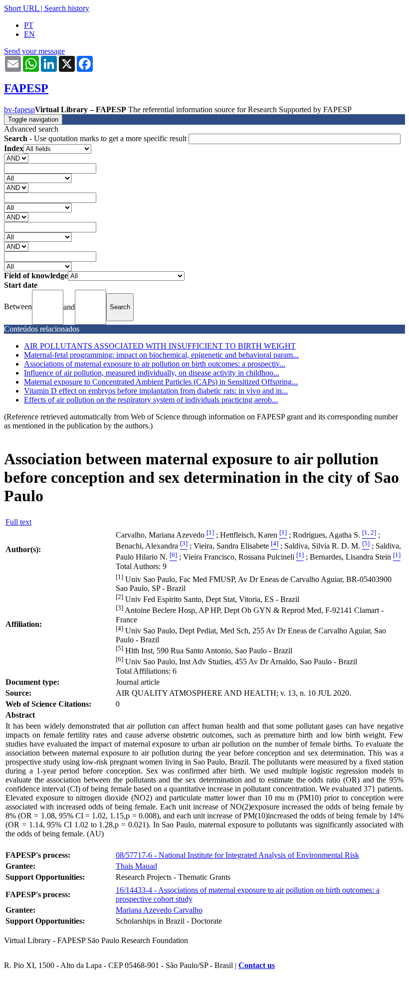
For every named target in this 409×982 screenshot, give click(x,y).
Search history (66, 8)
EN (29, 34)
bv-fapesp (19, 109)
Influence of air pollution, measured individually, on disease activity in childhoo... (151, 373)
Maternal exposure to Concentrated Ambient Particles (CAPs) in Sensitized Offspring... (161, 382)
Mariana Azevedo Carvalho (159, 910)
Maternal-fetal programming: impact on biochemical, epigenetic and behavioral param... (161, 355)
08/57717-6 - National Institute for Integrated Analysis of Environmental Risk (237, 855)
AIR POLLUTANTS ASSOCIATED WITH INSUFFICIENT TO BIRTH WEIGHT (160, 346)
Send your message (34, 51)
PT (28, 25)
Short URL (21, 8)
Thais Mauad (136, 866)
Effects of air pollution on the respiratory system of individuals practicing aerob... (151, 399)
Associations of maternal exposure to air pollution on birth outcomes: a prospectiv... (154, 364)
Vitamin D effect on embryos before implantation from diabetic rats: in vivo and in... (156, 391)
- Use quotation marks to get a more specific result (96, 138)
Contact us (256, 965)
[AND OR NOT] (16, 158)
